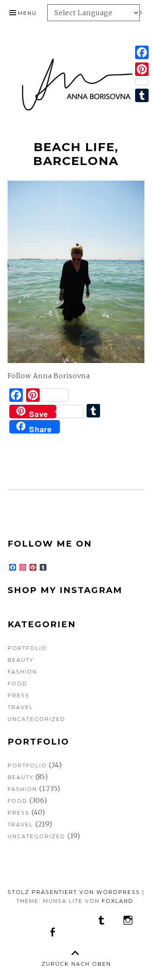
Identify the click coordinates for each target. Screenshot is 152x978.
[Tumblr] (141, 95)
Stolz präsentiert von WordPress (74, 892)
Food (17, 683)
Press (19, 695)
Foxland (117, 901)
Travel (20, 707)
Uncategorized (36, 719)
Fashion (22, 672)
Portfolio (27, 648)
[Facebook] (141, 52)
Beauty (20, 660)
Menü (27, 13)
